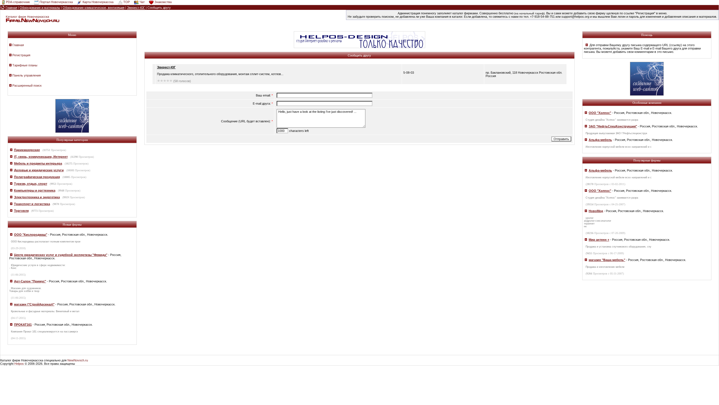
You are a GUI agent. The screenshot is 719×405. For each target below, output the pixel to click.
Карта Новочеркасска (98, 2)
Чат (142, 2)
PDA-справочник (18, 2)
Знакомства (163, 2)
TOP (126, 2)
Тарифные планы (24, 65)
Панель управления (26, 75)
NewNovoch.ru (77, 360)
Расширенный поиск (27, 85)
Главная (18, 45)
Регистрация (21, 55)
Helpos (19, 363)
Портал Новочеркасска (56, 2)
